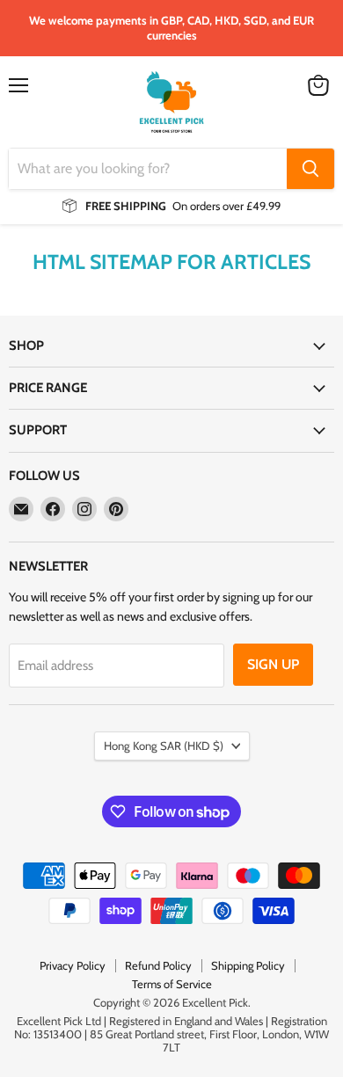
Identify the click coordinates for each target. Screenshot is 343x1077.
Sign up (273, 664)
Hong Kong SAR (163, 746)
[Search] (310, 169)
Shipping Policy (248, 965)
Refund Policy (158, 965)
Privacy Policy (73, 965)
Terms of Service (172, 984)
